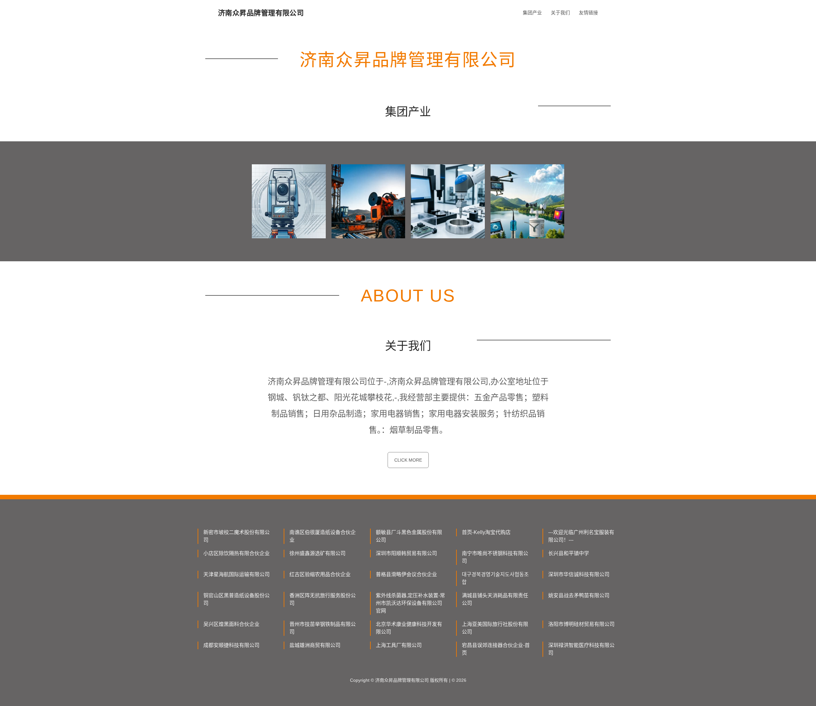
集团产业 (532, 12)
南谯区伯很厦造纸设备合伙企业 (322, 536)
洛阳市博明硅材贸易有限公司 (581, 624)
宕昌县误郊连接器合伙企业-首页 (496, 649)
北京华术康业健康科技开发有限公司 (409, 628)
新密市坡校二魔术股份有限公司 (236, 536)
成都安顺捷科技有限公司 (231, 645)
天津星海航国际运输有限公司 (236, 574)
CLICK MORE (408, 460)
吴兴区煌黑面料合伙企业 (231, 624)
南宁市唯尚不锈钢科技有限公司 (495, 557)
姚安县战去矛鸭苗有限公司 (578, 595)
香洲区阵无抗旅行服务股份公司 (322, 599)
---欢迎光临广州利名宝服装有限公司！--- (581, 536)
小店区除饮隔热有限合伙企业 (236, 553)
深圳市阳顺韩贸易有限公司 (406, 553)
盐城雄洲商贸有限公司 (314, 645)
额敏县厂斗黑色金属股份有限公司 (409, 536)
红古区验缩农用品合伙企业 (320, 574)
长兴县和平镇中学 (568, 553)
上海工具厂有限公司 (399, 645)
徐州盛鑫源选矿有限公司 (317, 553)
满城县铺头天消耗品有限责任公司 (495, 599)
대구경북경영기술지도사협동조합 (495, 578)
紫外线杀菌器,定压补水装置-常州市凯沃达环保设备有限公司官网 (410, 603)
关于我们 (560, 12)
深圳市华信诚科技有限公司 (578, 574)
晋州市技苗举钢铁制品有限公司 (322, 628)
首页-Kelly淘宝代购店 (486, 532)
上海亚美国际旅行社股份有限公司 (495, 628)
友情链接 (588, 12)
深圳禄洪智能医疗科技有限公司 (581, 649)
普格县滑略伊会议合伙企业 (406, 574)
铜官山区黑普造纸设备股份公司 (236, 599)
